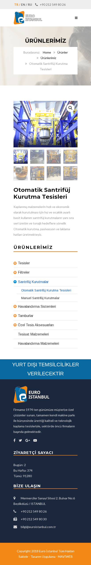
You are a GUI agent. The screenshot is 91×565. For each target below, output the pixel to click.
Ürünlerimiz (48, 58)
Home (47, 52)
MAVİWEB (65, 556)
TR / (17, 4)
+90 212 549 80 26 (52, 4)
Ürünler (62, 52)
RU (30, 4)
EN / (24, 4)
